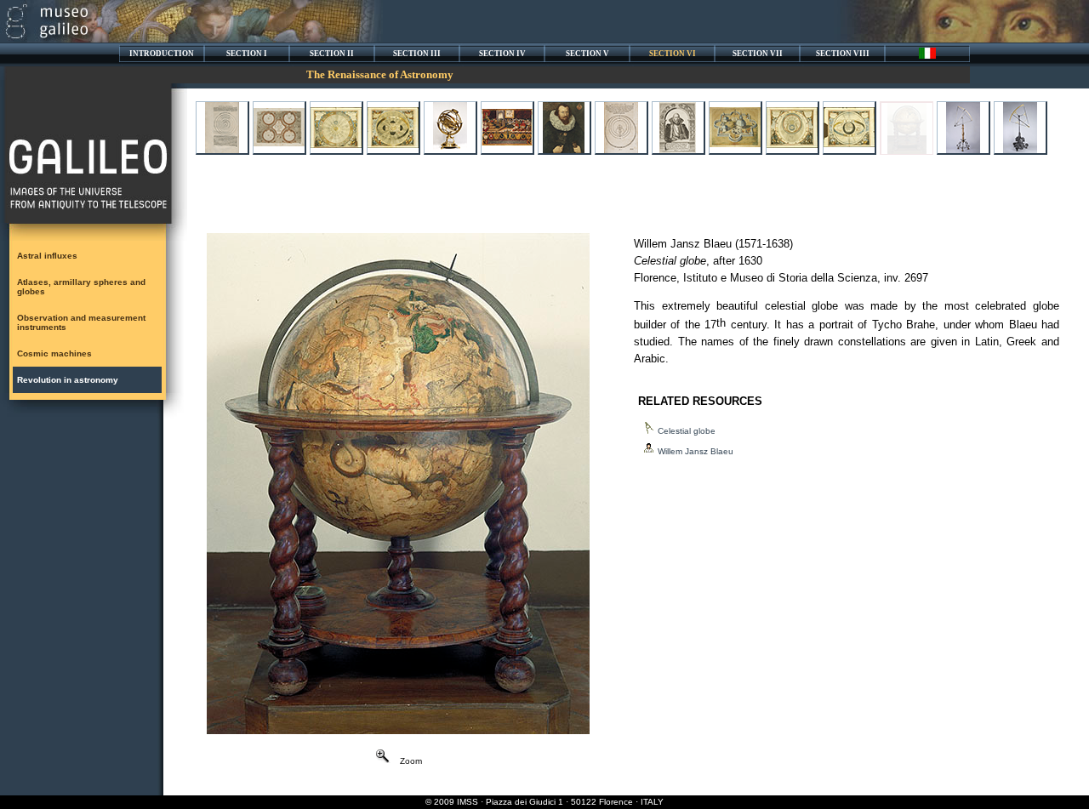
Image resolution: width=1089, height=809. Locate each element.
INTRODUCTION (161, 53)
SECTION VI (672, 53)
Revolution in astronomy (67, 380)
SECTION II (332, 53)
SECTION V (587, 53)
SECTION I (246, 53)
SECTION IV (502, 53)
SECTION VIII (842, 53)
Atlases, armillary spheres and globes (81, 286)
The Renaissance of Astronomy (379, 74)
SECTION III (417, 53)
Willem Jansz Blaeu (695, 451)
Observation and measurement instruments (81, 322)
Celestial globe (687, 431)
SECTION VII (758, 53)
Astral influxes (47, 255)
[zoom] (398, 730)
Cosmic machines (54, 353)
